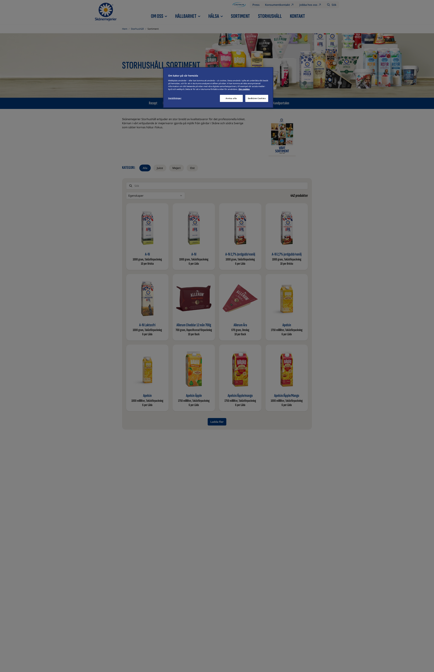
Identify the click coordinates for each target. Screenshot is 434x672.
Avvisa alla (231, 98)
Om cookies (244, 89)
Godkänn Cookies (257, 98)
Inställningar (174, 98)
